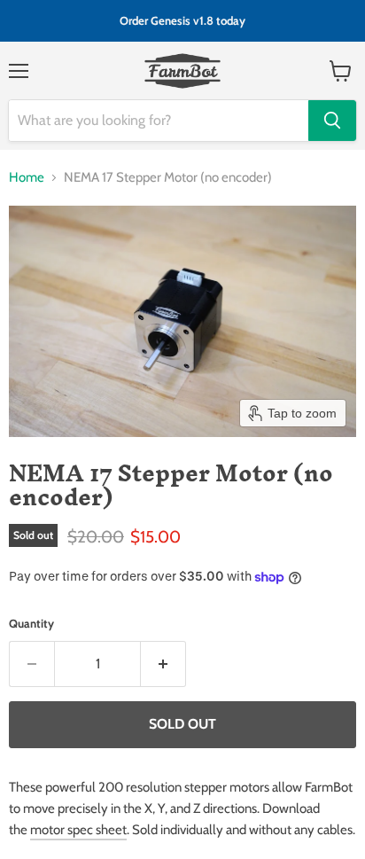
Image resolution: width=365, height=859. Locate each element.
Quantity (31, 623)
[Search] (332, 120)
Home (26, 177)
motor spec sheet (78, 830)
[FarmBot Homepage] (182, 71)
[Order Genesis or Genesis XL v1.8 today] (182, 20)
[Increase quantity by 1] (163, 664)
